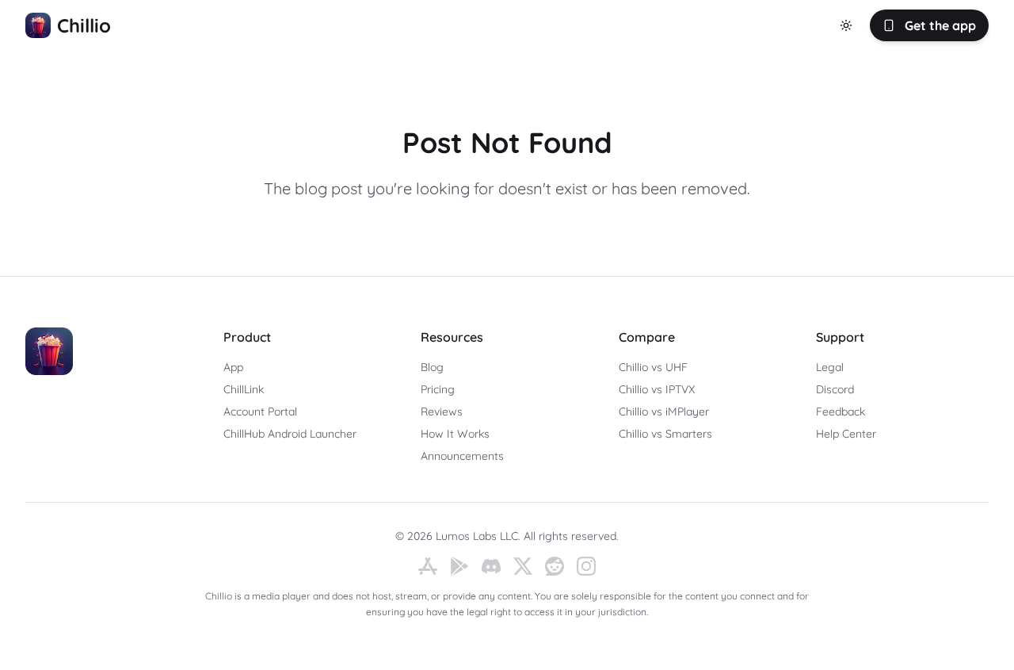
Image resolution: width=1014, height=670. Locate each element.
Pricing (438, 389)
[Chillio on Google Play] (459, 566)
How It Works (455, 434)
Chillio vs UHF (653, 367)
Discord (835, 389)
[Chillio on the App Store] (427, 566)
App (233, 367)
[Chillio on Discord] (491, 566)
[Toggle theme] (846, 25)
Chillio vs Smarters (665, 434)
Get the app (940, 25)
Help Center (846, 434)
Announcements (462, 456)
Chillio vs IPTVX (657, 389)
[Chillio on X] (522, 566)
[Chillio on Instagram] (586, 566)
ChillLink (243, 389)
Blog (432, 367)
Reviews (442, 411)
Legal (830, 367)
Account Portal (260, 411)
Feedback (840, 411)
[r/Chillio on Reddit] (554, 566)
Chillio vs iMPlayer (664, 411)
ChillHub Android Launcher (289, 434)
